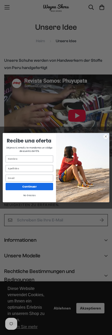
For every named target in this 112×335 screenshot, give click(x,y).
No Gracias (29, 195)
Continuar (29, 186)
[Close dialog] (105, 136)
